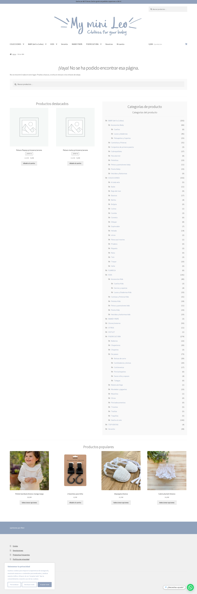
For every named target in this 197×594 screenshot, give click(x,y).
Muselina (114, 394)
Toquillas (114, 416)
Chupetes (115, 350)
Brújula (114, 204)
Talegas (117, 380)
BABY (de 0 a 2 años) (35, 44)
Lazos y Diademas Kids (122, 292)
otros (113, 235)
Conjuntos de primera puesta (122, 147)
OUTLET (111, 332)
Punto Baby (115, 169)
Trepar (113, 261)
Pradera (114, 244)
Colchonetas (119, 367)
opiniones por (17, 528)
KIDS (52, 44)
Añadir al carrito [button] (29, 163)
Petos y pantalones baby (120, 164)
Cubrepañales (116, 151)
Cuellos (117, 129)
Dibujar (114, 222)
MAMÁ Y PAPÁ (77, 44)
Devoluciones (18, 550)
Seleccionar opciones (29, 503)
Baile (113, 187)
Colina (113, 209)
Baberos (114, 341)
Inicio (14, 54)
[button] (190, 587)
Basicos (114, 195)
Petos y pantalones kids (120, 305)
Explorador (115, 226)
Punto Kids (115, 310)
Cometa (114, 217)
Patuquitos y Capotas (122, 138)
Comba (114, 213)
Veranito (64, 44)
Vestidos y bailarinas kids (120, 314)
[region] (30, 576)
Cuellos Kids (119, 283)
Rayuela (114, 248)
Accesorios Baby (117, 125)
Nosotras (109, 44)
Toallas (114, 411)
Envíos (15, 546)
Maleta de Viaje (117, 385)
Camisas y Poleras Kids (120, 297)
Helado (114, 231)
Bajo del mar (116, 191)
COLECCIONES (15, 44)
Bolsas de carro (120, 358)
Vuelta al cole (116, 420)
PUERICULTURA (92, 44)
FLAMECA (112, 270)
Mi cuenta (120, 44)
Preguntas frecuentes (21, 555)
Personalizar (14, 585)
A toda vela (115, 182)
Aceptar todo (44, 585)
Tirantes (114, 407)
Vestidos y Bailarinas (119, 173)
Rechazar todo (29, 585)
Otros (113, 398)
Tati (112, 257)
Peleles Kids (116, 301)
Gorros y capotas (120, 288)
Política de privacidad (21, 559)
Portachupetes (120, 372)
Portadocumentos (118, 402)
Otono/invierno (114, 323)
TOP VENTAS (113, 424)
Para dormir (115, 156)
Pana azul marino (118, 239)
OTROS (111, 328)
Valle (113, 266)
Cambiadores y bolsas (122, 363)
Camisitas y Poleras (118, 142)
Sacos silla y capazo (121, 376)
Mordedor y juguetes (119, 389)
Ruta (113, 253)
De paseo (114, 354)
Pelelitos (114, 160)
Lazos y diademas (121, 134)
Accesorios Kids (117, 279)
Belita (113, 200)
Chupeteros (115, 345)
